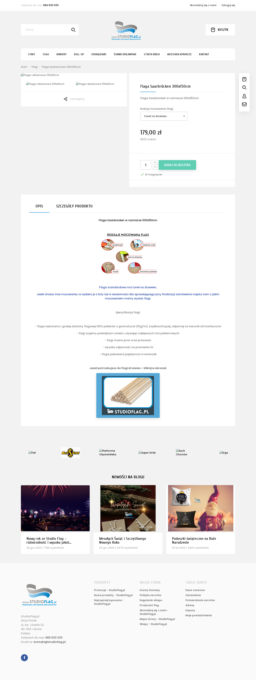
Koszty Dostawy (150, 590)
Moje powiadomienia (198, 615)
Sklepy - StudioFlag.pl (153, 624)
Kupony (190, 610)
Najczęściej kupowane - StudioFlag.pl (109, 602)
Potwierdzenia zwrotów (200, 600)
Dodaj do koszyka (177, 165)
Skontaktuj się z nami (203, 5)
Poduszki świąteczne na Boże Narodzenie (194, 540)
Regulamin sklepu (151, 600)
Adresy (189, 605)
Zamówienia (193, 595)
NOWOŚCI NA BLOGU (128, 477)
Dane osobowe (195, 590)
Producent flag (149, 605)
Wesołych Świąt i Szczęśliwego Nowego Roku (122, 540)
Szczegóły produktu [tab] (74, 206)
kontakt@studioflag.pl (50, 642)
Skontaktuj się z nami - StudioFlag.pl (154, 612)
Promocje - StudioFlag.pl (109, 590)
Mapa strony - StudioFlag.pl (157, 619)
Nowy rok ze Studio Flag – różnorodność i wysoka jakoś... (48, 540)
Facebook (24, 657)
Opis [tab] (39, 206)
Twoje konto (196, 582)
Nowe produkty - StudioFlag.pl (113, 595)
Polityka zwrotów (150, 595)
